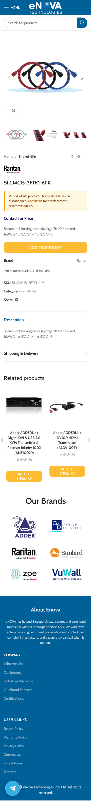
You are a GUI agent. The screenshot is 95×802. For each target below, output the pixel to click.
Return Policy (13, 728)
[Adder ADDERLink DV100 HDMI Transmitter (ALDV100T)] (67, 407)
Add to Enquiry (45, 247)
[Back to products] (78, 156)
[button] (9, 78)
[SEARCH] (82, 23)
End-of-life (27, 156)
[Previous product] (72, 156)
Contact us (35, 201)
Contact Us (12, 754)
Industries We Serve (18, 681)
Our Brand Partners (18, 689)
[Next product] (84, 156)
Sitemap (10, 771)
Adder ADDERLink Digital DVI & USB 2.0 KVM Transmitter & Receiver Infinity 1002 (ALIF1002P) (24, 442)
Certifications (14, 698)
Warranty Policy (15, 737)
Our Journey (13, 672)
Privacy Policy (14, 746)
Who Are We (13, 663)
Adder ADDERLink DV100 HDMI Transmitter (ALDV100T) (67, 440)
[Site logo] (45, 7)
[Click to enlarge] (13, 110)
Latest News (13, 763)
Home (8, 156)
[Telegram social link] (16, 299)
